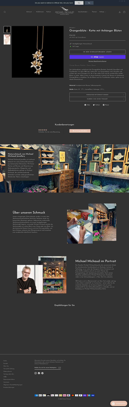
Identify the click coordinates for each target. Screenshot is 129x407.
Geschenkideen (83, 12)
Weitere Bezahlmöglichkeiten (97, 61)
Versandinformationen (97, 94)
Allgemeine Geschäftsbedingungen (13, 384)
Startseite (72, 27)
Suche (5, 360)
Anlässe (102, 12)
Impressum (6, 382)
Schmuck (29, 12)
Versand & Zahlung (9, 368)
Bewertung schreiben (80, 131)
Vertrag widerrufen (9, 374)
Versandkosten (82, 37)
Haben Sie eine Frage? (97, 99)
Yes (79, 3)
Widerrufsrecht (8, 371)
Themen (94, 12)
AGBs (5, 376)
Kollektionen (40, 12)
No (89, 3)
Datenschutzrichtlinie (9, 379)
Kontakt (6, 363)
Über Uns (6, 366)
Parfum (48, 12)
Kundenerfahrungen (9, 387)
